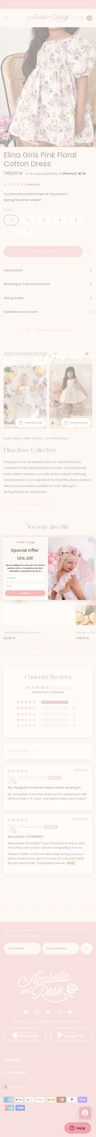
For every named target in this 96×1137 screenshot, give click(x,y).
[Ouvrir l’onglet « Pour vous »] (85, 1113)
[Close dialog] (91, 540)
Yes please (25, 593)
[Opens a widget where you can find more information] (77, 1128)
